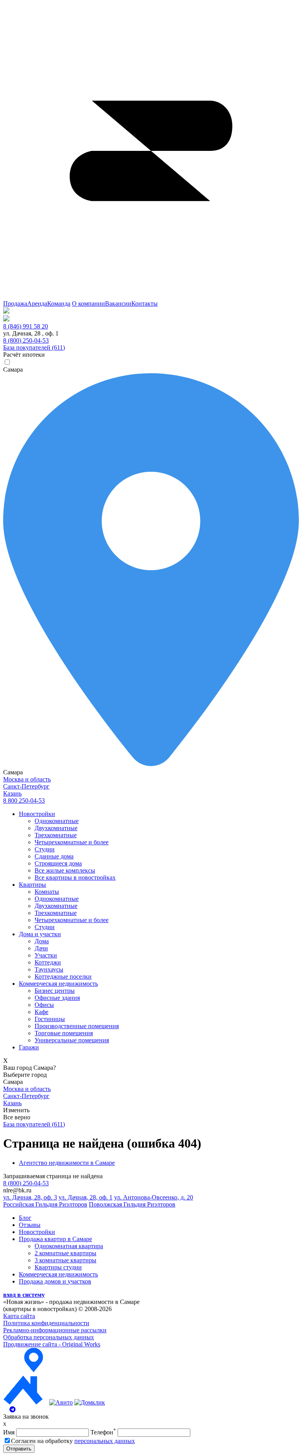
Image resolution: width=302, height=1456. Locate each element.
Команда (58, 303)
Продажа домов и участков (55, 1281)
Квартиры (32, 884)
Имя (9, 1432)
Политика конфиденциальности (46, 1323)
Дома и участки (40, 934)
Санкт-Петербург (26, 786)
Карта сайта (19, 1316)
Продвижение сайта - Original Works (51, 1344)
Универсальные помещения (72, 1040)
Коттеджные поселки (63, 976)
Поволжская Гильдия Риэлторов (132, 1204)
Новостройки (37, 814)
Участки (46, 955)
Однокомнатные (57, 821)
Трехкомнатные (56, 835)
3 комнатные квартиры (65, 1260)
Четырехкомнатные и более (72, 842)
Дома (42, 941)
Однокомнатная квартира (69, 1246)
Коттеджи (48, 962)
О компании (88, 303)
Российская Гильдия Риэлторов (45, 1204)
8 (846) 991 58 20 (25, 326)
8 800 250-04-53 (24, 800)
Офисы (44, 1004)
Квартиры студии (58, 1267)
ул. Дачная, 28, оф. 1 (85, 1197)
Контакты (144, 303)
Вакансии (118, 303)
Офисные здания (57, 997)
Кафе (41, 1012)
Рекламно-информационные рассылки (55, 1330)
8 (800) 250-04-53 (26, 340)
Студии (45, 849)
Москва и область (27, 779)
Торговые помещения (64, 1033)
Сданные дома (54, 856)
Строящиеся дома (58, 863)
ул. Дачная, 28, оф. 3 (30, 1197)
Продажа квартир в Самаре (55, 1239)
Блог (25, 1217)
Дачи (41, 948)
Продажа (15, 303)
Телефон (103, 1432)
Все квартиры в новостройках (75, 877)
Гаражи (29, 1047)
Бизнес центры (55, 990)
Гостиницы (50, 1019)
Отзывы (30, 1224)
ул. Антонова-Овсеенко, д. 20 (153, 1197)
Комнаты (47, 891)
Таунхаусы (49, 969)
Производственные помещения (77, 1026)
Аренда (37, 303)
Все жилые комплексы (65, 870)
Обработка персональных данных (48, 1337)
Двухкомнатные (56, 828)
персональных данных (104, 1441)
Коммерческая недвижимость (58, 983)
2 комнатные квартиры (65, 1253)
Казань (12, 793)
